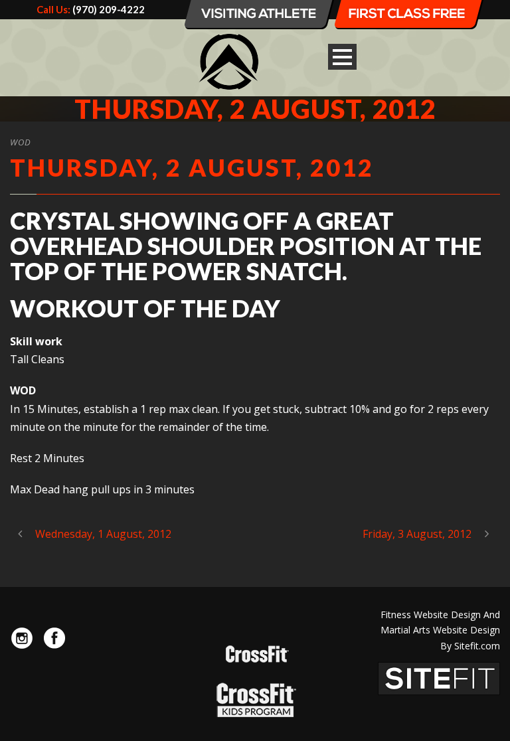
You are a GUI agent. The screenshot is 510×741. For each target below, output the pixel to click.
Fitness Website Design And (440, 614)
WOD (20, 142)
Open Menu (342, 57)
